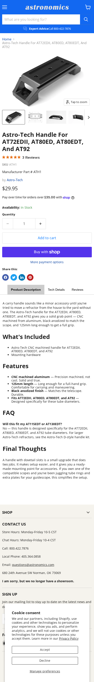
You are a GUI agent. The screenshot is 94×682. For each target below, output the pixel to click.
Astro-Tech (15, 180)
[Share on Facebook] (5, 277)
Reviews (77, 289)
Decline (44, 660)
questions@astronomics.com (33, 565)
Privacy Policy (68, 638)
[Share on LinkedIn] (22, 277)
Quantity (8, 214)
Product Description (26, 289)
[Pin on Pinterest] (30, 277)
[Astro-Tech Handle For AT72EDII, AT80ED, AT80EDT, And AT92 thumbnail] (13, 117)
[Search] (86, 19)
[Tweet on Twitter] (13, 277)
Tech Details (56, 289)
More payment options (47, 262)
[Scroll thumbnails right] (87, 117)
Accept (45, 650)
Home (6, 39)
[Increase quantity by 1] (40, 223)
